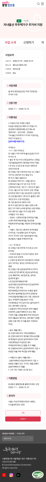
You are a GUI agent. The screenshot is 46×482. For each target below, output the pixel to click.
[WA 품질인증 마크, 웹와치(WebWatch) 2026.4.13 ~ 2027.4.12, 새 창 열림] (38, 475)
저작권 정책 (20, 434)
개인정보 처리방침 (8, 434)
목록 (23, 413)
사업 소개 (10, 42)
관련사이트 (7, 438)
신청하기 (28, 42)
